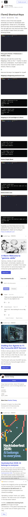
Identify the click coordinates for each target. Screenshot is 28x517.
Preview (14, 288)
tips (16, 17)
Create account (22, 2)
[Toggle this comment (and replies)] (2, 297)
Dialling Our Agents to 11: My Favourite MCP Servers (13, 346)
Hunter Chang (8, 5)
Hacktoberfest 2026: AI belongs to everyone (11, 464)
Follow (14, 380)
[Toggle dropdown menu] (26, 236)
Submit (6, 288)
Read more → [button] (6, 272)
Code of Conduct (10, 318)
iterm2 (3, 17)
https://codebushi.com (8, 232)
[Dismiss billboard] (26, 481)
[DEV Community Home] (6, 2)
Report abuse (19, 318)
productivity (10, 17)
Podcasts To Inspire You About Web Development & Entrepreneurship (11, 405)
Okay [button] (4, 514)
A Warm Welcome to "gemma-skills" (10, 257)
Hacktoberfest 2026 (6, 473)
